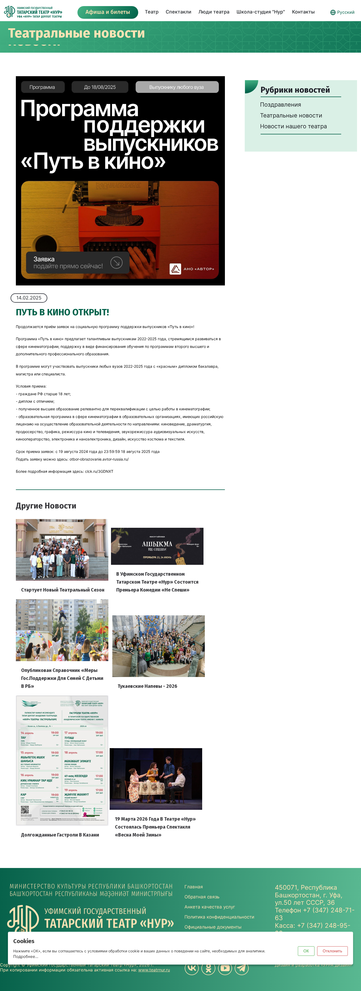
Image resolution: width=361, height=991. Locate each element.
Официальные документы (213, 927)
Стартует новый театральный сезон (62, 590)
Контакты (303, 12)
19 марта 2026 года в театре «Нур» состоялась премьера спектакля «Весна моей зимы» (155, 827)
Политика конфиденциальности (219, 917)
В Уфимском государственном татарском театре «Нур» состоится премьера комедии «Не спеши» (157, 582)
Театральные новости (76, 33)
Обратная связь (201, 896)
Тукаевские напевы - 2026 (147, 686)
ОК (306, 951)
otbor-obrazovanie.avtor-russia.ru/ (99, 459)
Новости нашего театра (293, 126)
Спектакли (178, 12)
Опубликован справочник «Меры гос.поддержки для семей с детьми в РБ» (62, 678)
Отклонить (332, 951)
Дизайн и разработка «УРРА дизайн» (313, 964)
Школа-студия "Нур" (261, 12)
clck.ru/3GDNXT (99, 471)
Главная (193, 886)
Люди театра (213, 12)
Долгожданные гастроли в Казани (60, 835)
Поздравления (280, 104)
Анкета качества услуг (209, 907)
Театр (152, 12)
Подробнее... (25, 956)
